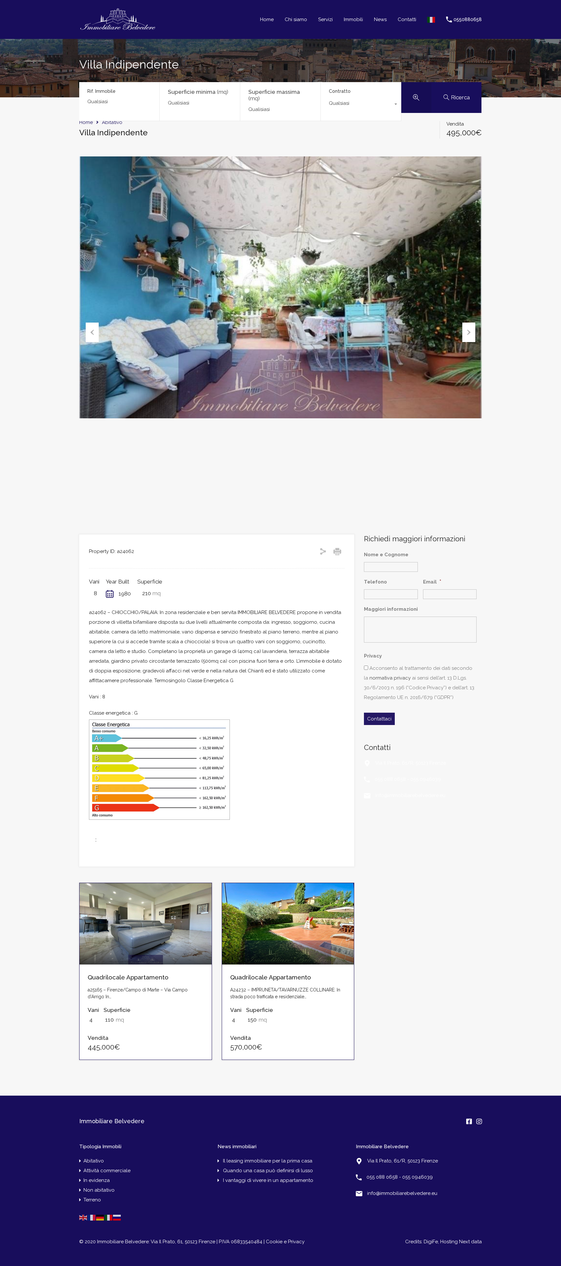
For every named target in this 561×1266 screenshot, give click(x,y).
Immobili (353, 19)
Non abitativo (99, 1190)
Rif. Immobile (101, 91)
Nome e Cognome (386, 555)
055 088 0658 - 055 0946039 (408, 779)
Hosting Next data (461, 1242)
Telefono (375, 582)
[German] (100, 1217)
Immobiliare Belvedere (111, 1121)
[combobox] (361, 105)
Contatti (407, 19)
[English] (83, 1217)
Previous (92, 332)
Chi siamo (296, 19)
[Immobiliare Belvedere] (117, 29)
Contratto (340, 91)
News (380, 19)
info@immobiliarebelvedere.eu (410, 795)
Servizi (325, 19)
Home (267, 19)
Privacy (373, 656)
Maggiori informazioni (391, 609)
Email (432, 581)
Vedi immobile (145, 948)
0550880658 (468, 19)
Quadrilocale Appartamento (128, 977)
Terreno (92, 1200)
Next (468, 332)
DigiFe (430, 1242)
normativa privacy (390, 678)
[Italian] (431, 19)
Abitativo (112, 122)
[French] (92, 1217)
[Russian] (117, 1217)
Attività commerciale (107, 1171)
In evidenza (96, 1180)
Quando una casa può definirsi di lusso (268, 1171)
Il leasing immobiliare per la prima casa (267, 1161)
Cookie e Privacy (285, 1242)
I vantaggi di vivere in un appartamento (268, 1180)
